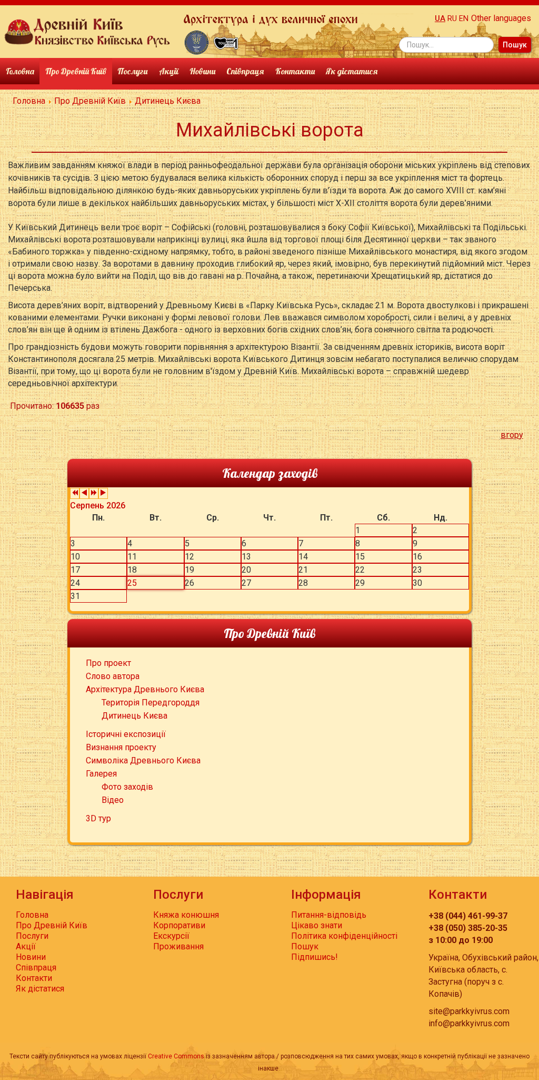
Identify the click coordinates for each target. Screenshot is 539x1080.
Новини (202, 71)
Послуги (132, 71)
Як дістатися (351, 71)
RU (452, 18)
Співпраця (245, 71)
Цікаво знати (316, 925)
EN (463, 18)
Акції (168, 71)
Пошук (515, 45)
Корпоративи (179, 925)
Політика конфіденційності (344, 936)
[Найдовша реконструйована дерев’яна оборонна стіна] (196, 42)
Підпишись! (314, 957)
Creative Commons (176, 1056)
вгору (512, 435)
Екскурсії (171, 936)
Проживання (178, 946)
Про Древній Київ (75, 71)
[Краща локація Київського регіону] (226, 42)
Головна (20, 71)
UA (440, 18)
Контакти (295, 71)
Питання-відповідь (328, 915)
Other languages (501, 18)
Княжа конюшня (186, 915)
